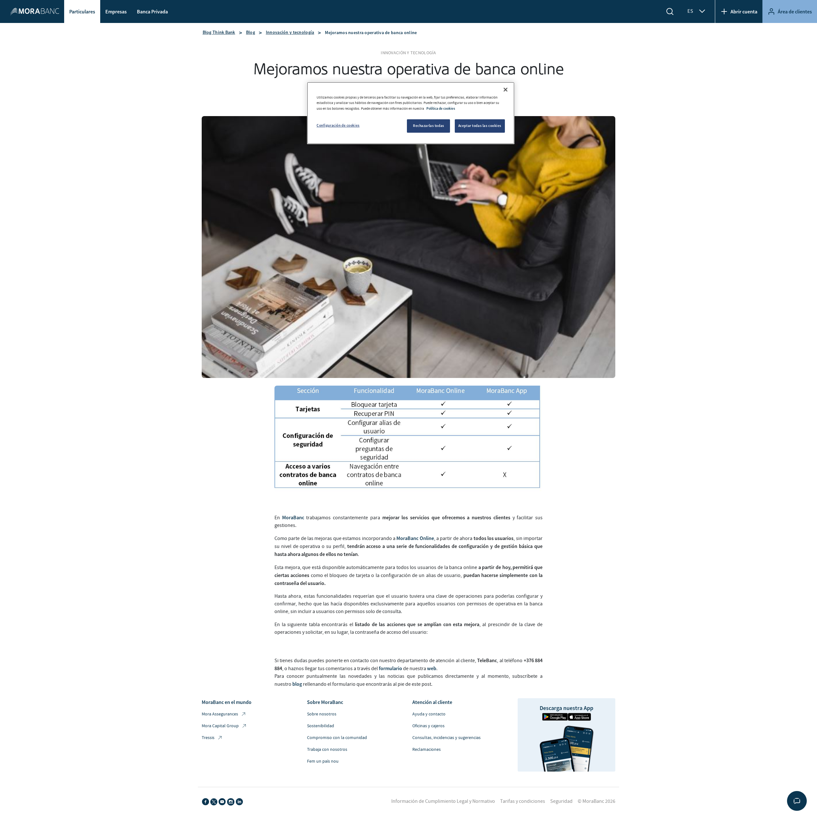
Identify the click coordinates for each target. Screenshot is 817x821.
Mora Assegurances (220, 714)
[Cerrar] (505, 90)
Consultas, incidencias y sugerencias (446, 738)
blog (297, 684)
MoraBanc (293, 517)
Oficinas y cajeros (428, 726)
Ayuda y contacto (429, 714)
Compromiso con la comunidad (337, 738)
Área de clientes (795, 11)
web (431, 668)
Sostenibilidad (320, 726)
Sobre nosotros (321, 714)
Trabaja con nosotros (327, 749)
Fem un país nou (323, 761)
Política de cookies (440, 108)
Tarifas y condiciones (522, 801)
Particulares (82, 11)
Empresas (116, 11)
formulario (390, 668)
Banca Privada (152, 11)
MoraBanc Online (415, 538)
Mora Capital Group (220, 726)
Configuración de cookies (338, 125)
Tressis (208, 738)
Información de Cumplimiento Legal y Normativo (443, 801)
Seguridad (561, 801)
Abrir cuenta (744, 11)
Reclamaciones (426, 749)
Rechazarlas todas (428, 125)
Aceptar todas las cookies (479, 125)
